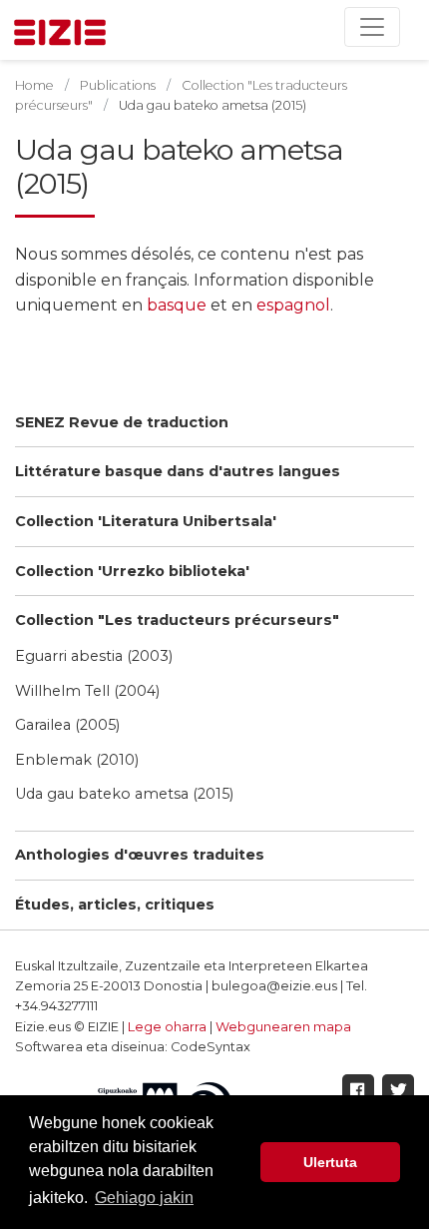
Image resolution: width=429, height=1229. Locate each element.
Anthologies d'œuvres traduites (139, 855)
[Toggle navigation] (372, 27)
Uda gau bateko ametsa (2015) (124, 794)
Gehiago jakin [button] (144, 1197)
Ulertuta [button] (330, 1162)
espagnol (293, 305)
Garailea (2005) (67, 725)
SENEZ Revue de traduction (121, 422)
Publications (118, 85)
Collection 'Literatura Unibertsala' (145, 521)
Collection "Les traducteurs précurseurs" (177, 620)
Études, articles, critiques (114, 905)
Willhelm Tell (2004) (87, 691)
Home (34, 85)
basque (179, 305)
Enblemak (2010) (77, 760)
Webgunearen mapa (283, 1026)
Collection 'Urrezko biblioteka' (132, 571)
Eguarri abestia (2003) (94, 656)
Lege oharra (167, 1026)
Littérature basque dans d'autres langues (177, 471)
